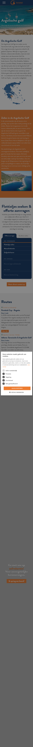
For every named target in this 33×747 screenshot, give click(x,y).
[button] (16, 392)
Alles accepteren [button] (17, 388)
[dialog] (16, 373)
